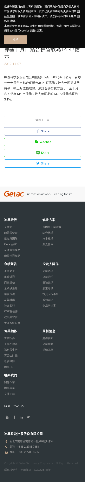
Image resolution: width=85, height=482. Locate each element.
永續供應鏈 (11, 288)
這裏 (39, 30)
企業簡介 (9, 227)
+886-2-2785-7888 (28, 446)
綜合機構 (47, 232)
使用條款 (25, 469)
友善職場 (9, 299)
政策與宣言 (11, 317)
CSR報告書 (11, 311)
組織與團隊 (11, 238)
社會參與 (9, 305)
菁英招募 (9, 338)
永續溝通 (9, 276)
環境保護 (9, 294)
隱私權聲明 (11, 469)
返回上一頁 (42, 119)
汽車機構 (47, 238)
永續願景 (9, 271)
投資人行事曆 (50, 294)
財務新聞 (47, 338)
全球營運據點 (12, 250)
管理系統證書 (12, 322)
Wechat (45, 142)
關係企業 (9, 382)
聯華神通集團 (12, 255)
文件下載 (9, 393)
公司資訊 (47, 271)
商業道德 (9, 282)
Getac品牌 (10, 244)
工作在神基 (11, 343)
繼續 (15, 39)
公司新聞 (47, 343)
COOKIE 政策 (42, 469)
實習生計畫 (11, 355)
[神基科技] (14, 194)
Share (45, 131)
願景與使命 (11, 232)
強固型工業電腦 (51, 227)
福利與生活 (11, 349)
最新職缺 (9, 361)
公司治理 (47, 276)
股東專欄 (47, 288)
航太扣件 (47, 244)
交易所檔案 (49, 305)
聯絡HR (8, 367)
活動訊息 (47, 349)
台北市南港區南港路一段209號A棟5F (31, 441)
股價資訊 (47, 299)
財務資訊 (47, 282)
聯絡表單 (9, 388)
